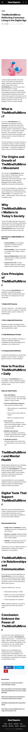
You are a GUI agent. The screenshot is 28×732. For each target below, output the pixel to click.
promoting (4, 182)
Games (17, 726)
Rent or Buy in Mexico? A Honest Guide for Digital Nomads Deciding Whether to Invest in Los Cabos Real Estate (13, 690)
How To (10, 723)
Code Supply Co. (19, 728)
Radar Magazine (14, 2)
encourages (4, 125)
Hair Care (11, 726)
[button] (2, 2)
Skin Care (4, 726)
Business (16, 723)
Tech (21, 723)
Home (5, 723)
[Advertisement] (14, 42)
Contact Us (23, 726)
